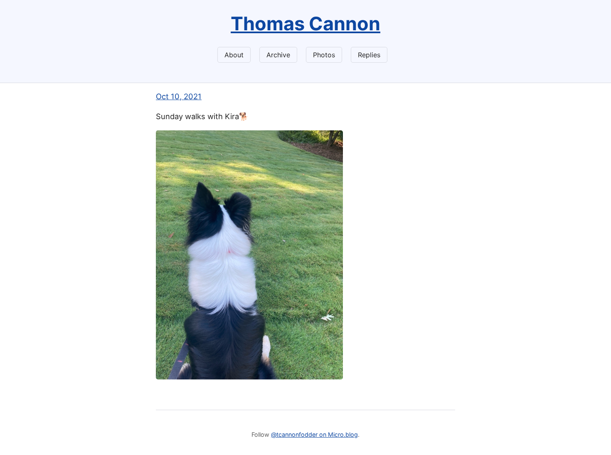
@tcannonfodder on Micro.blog (314, 434)
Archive (278, 55)
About (234, 55)
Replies (369, 55)
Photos (324, 55)
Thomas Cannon (305, 23)
